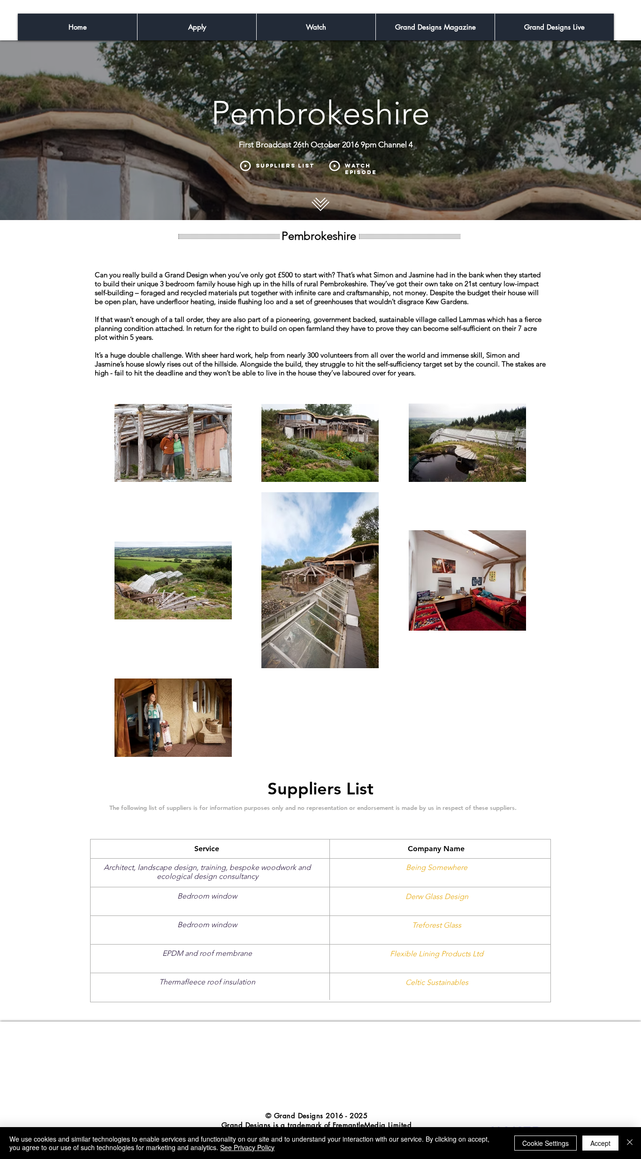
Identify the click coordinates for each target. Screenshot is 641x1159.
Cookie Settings (545, 1143)
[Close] (629, 1143)
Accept (600, 1143)
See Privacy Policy (247, 1147)
